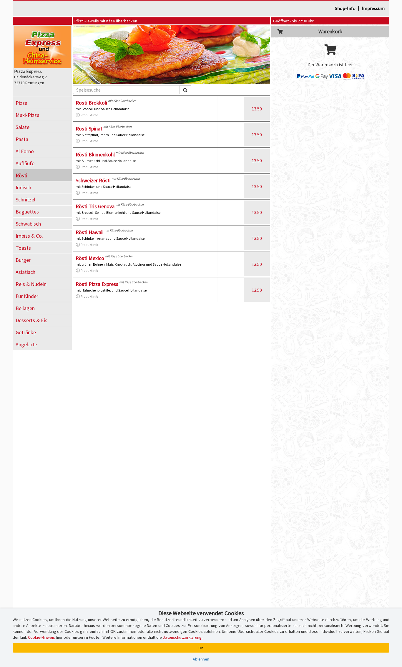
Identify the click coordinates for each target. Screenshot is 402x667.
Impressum (373, 8)
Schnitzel (25, 199)
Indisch (23, 187)
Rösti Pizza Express (97, 284)
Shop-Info (345, 8)
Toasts (23, 247)
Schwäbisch (28, 223)
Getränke (26, 332)
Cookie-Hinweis (41, 637)
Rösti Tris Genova (95, 206)
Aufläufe (25, 163)
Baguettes (27, 211)
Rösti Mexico (90, 258)
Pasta (22, 139)
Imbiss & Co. (29, 235)
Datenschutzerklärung (182, 637)
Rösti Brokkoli (91, 102)
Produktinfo (89, 115)
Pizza (21, 103)
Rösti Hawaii (90, 232)
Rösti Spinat (89, 128)
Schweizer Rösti (93, 180)
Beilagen (25, 308)
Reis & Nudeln (31, 284)
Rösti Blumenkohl (95, 154)
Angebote (26, 344)
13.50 (257, 109)
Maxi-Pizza (27, 115)
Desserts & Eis (31, 320)
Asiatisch (25, 272)
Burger (23, 259)
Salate (22, 127)
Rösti (21, 175)
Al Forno (25, 151)
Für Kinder (27, 296)
